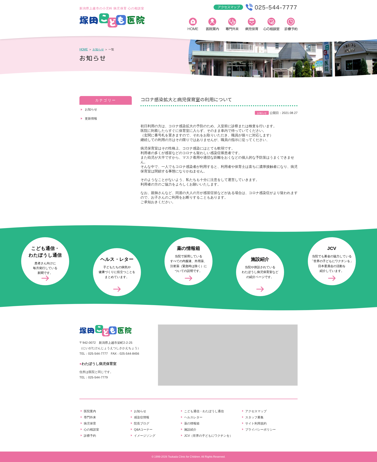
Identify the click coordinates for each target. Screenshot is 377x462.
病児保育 (251, 25)
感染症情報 (141, 417)
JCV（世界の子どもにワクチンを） (208, 435)
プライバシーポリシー (260, 429)
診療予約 (291, 25)
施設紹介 (190, 429)
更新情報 (91, 118)
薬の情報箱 (191, 423)
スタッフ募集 (254, 417)
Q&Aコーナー (143, 429)
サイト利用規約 (256, 423)
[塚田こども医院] (112, 27)
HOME (193, 25)
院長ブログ (141, 423)
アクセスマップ (256, 411)
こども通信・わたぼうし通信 (204, 411)
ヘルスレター (193, 417)
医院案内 (212, 25)
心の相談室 (271, 25)
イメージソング (144, 435)
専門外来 (232, 25)
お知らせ (98, 49)
